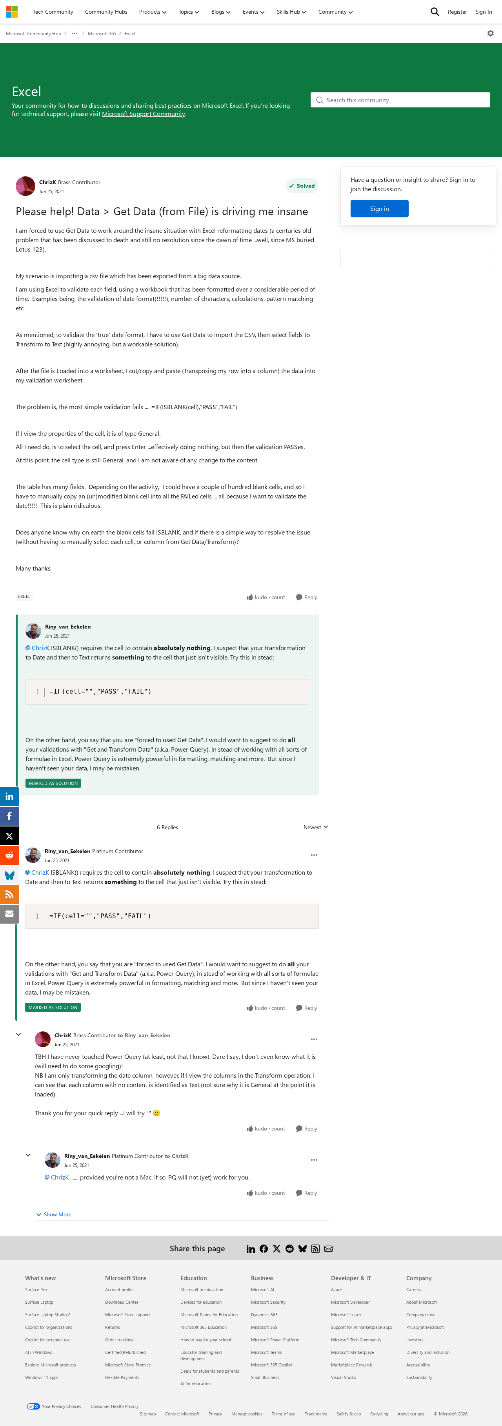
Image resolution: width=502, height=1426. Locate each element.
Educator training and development (201, 1355)
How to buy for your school (205, 1340)
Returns (112, 1327)
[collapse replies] (18, 1034)
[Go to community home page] (12, 12)
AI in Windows (38, 1352)
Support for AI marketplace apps (361, 1327)
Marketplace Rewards (352, 1365)
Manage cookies (246, 1414)
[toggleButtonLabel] (490, 33)
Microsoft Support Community (143, 113)
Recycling (379, 1414)
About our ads (411, 1414)
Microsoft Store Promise (128, 1365)
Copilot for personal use (48, 1340)
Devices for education (201, 1302)
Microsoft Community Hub (33, 33)
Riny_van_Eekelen (68, 626)
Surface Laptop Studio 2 (47, 1314)
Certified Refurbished (125, 1352)
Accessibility (418, 1365)
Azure (336, 1289)
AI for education (195, 1383)
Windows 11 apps (41, 1377)
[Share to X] (277, 1248)
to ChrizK (177, 1156)
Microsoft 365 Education (203, 1327)
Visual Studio (343, 1377)
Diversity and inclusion (427, 1352)
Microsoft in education (201, 1289)
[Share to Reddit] (290, 1248)
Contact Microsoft (182, 1414)
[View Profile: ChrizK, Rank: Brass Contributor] (25, 186)
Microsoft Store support (127, 1314)
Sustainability (419, 1377)
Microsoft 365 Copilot (271, 1365)
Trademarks (316, 1414)
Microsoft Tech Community (356, 1340)
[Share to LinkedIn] (251, 1248)
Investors (415, 1340)
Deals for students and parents (209, 1371)
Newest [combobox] (316, 827)
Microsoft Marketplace (352, 1352)
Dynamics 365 (264, 1314)
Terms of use (283, 1414)
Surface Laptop (39, 1302)
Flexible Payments (122, 1377)
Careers (413, 1289)
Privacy (215, 1414)
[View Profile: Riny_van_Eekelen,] (33, 631)
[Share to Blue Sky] (302, 1248)
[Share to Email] (328, 1248)
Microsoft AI (262, 1289)
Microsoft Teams (266, 1352)
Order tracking (119, 1340)
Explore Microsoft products (50, 1365)
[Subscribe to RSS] (315, 1248)
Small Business (265, 1377)
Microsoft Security (268, 1302)
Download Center (121, 1302)
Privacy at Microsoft (425, 1327)
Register (457, 11)
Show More (57, 1214)
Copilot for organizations (48, 1327)
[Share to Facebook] (264, 1248)
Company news (420, 1314)
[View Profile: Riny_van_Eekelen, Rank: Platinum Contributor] (33, 855)
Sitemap (148, 1414)
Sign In (484, 11)
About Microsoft (421, 1302)
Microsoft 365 (102, 33)
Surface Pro (36, 1289)
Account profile (119, 1289)
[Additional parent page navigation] (74, 33)
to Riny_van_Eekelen (144, 1035)
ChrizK (47, 182)
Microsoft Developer (350, 1302)
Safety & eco (348, 1414)
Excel (130, 33)
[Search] (435, 11)
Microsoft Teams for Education (209, 1314)
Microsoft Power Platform (275, 1340)
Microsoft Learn (346, 1314)
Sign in (379, 208)
